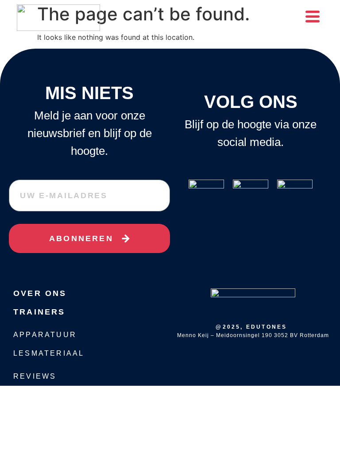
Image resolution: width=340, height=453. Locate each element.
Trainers (39, 311)
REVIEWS (34, 376)
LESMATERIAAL (48, 353)
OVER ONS (40, 293)
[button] (312, 17)
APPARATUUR (45, 334)
